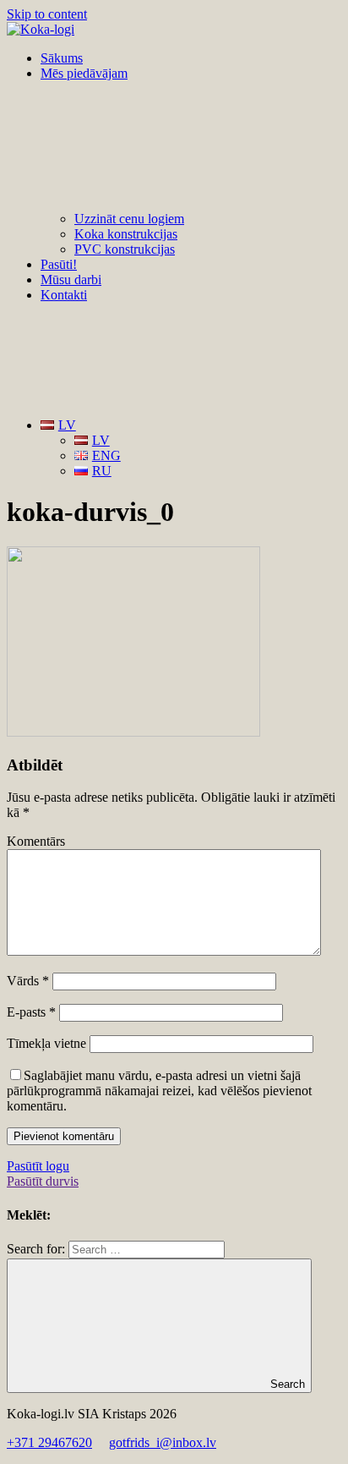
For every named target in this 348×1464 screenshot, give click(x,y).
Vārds (28, 980)
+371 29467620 (49, 1442)
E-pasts (31, 1012)
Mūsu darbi (71, 279)
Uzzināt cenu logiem (129, 218)
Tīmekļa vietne (46, 1043)
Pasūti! (59, 264)
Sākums (62, 58)
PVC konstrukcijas (124, 249)
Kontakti (64, 295)
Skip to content (47, 14)
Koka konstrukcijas (125, 234)
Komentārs (36, 841)
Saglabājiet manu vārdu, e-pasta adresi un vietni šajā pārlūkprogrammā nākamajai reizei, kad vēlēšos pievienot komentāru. (159, 1090)
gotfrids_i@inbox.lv (162, 1442)
